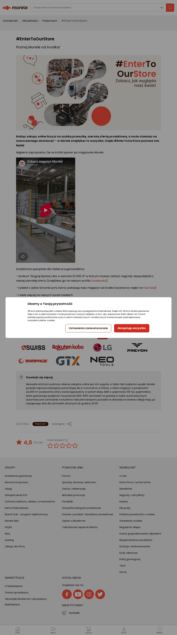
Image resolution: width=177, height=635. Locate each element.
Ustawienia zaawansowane (88, 328)
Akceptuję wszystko (132, 328)
